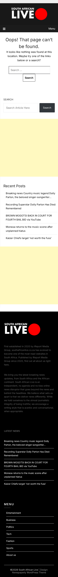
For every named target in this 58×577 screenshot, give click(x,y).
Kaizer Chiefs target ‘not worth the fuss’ (29, 238)
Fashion (10, 541)
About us (11, 555)
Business (10, 520)
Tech (8, 534)
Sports (9, 548)
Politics (10, 526)
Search (8, 99)
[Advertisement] (29, 148)
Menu (51, 28)
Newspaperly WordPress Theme (29, 572)
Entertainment (13, 512)
